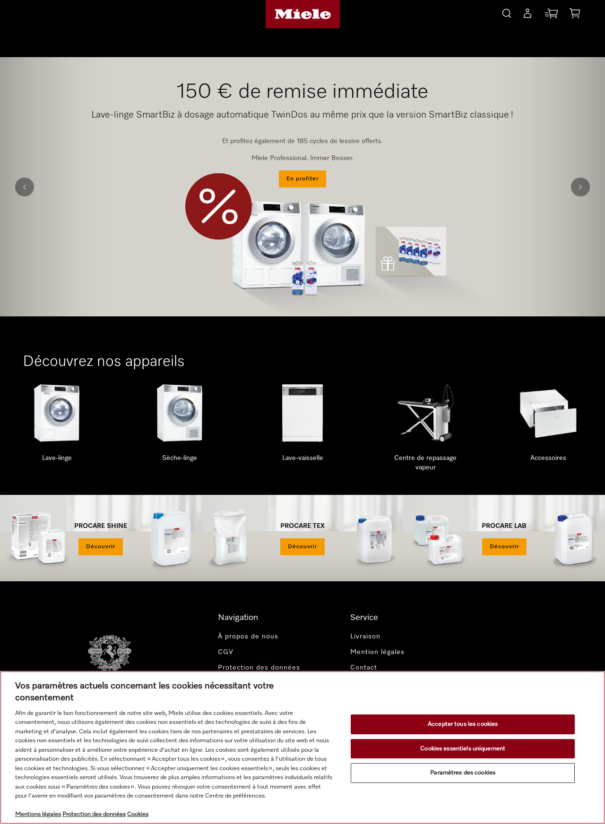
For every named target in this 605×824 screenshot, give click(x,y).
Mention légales (377, 652)
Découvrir (100, 547)
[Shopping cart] (574, 15)
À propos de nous (248, 636)
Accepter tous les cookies (463, 724)
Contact (363, 667)
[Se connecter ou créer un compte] (527, 15)
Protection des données (259, 667)
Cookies (137, 814)
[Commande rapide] (551, 15)
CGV (225, 652)
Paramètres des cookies (462, 773)
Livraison (365, 636)
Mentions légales (38, 814)
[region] (302, 747)
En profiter (302, 179)
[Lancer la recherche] (506, 12)
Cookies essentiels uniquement (462, 749)
